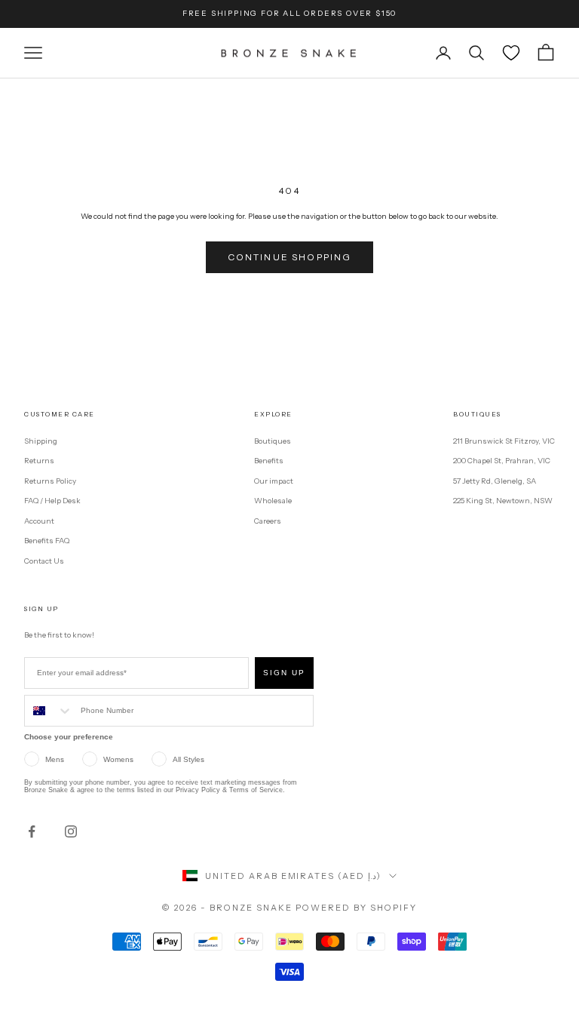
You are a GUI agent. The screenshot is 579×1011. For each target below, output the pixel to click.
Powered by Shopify (356, 907)
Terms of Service (256, 790)
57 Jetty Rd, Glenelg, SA (494, 481)
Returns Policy (50, 481)
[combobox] (49, 711)
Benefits (268, 461)
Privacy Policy (198, 790)
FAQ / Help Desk (52, 501)
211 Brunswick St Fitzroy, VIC (504, 441)
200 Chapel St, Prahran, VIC (501, 461)
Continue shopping (290, 257)
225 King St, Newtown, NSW (503, 501)
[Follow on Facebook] (31, 831)
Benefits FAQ (46, 540)
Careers (267, 521)
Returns (39, 461)
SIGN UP (284, 672)
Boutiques (272, 441)
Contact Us (44, 561)
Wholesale (273, 501)
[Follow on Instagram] (70, 831)
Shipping (40, 441)
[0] (511, 52)
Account (39, 521)
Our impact (273, 481)
